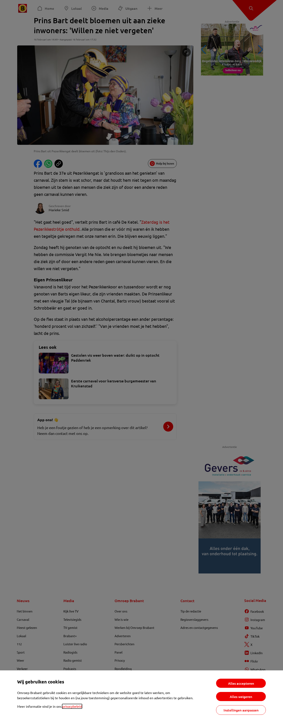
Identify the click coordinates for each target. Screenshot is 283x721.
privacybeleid (72, 706)
